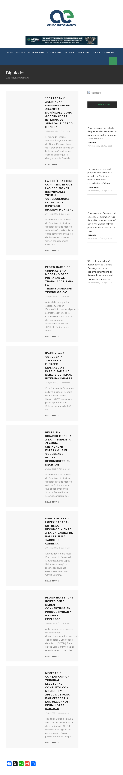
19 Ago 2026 (50, 713)
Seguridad (108, 52)
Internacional (36, 52)
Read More (52, 164)
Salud (96, 52)
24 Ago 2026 (51, 214)
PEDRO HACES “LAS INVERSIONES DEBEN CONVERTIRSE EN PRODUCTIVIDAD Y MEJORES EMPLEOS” (59, 608)
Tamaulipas (93, 187)
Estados (69, 52)
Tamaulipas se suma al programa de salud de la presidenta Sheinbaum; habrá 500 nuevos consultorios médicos (99, 176)
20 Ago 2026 (51, 548)
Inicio (10, 52)
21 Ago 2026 (50, 469)
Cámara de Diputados (98, 279)
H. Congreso (54, 52)
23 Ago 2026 (50, 383)
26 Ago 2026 (50, 131)
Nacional (21, 52)
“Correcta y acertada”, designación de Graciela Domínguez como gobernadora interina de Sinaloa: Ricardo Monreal (59, 112)
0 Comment (64, 131)
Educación (83, 52)
